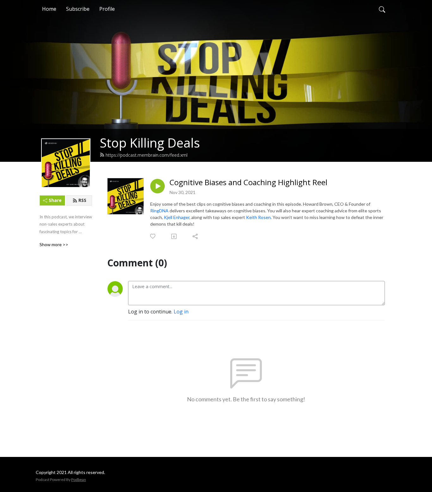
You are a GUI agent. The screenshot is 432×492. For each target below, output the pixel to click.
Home (49, 8)
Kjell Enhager (176, 217)
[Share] (195, 236)
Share (55, 200)
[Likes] (153, 236)
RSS (82, 200)
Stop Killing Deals (150, 142)
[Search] (382, 9)
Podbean (78, 479)
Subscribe (77, 8)
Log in (181, 311)
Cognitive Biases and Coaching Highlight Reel (248, 182)
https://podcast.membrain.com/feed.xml (147, 155)
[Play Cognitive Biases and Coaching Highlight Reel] (157, 186)
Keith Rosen (258, 217)
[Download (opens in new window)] (174, 236)
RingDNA (159, 210)
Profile (107, 8)
